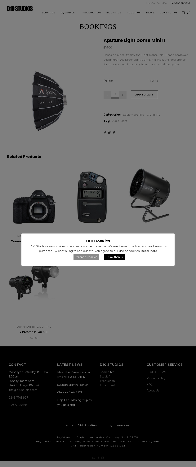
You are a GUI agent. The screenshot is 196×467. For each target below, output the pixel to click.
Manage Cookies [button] (86, 256)
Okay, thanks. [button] (114, 256)
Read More (149, 251)
